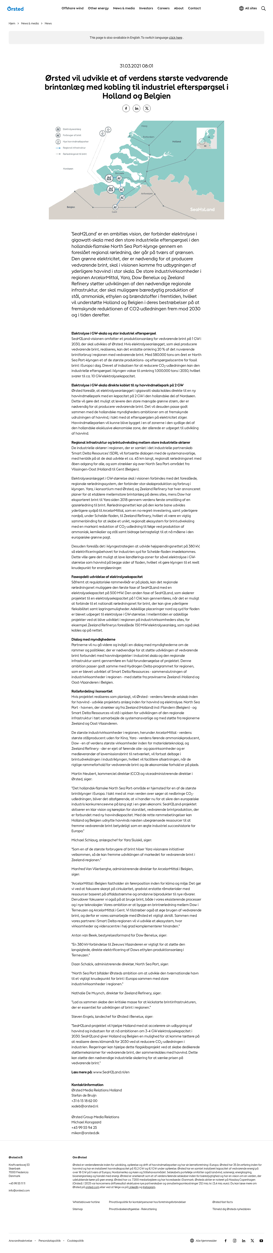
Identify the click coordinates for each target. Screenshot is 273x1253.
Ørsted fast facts (222, 1202)
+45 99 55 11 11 (17, 1183)
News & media (124, 8)
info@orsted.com (19, 1190)
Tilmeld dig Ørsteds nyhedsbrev (231, 1209)
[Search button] (263, 8)
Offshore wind (73, 8)
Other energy (98, 8)
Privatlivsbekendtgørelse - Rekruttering (133, 1209)
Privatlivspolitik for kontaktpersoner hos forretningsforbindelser (147, 1202)
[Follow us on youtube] (261, 1241)
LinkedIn (134, 1187)
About (179, 8)
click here (175, 37)
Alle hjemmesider (206, 1240)
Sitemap (78, 1209)
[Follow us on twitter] (252, 1241)
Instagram (149, 1187)
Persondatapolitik (50, 1240)
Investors (146, 8)
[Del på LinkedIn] (136, 108)
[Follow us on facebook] (226, 1241)
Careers (163, 8)
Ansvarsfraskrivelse (20, 1240)
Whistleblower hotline (86, 1202)
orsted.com (92, 1187)
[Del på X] (147, 108)
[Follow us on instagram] (235, 1241)
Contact (194, 8)
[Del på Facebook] (126, 108)
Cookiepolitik (75, 1240)
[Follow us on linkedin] (243, 1241)
